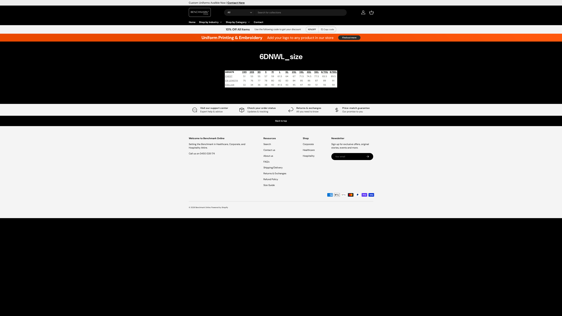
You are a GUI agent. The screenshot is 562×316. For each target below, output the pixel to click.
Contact (258, 22)
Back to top (281, 121)
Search (267, 144)
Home (192, 22)
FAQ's (266, 161)
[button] (371, 12)
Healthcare (309, 150)
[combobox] (285, 12)
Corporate (308, 144)
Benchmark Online (203, 207)
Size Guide (269, 185)
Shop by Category (236, 22)
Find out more (349, 37)
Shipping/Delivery (273, 167)
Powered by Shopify (219, 207)
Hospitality (309, 155)
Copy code (329, 29)
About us (268, 155)
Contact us (269, 150)
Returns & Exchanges (274, 173)
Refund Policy (270, 179)
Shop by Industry (209, 22)
